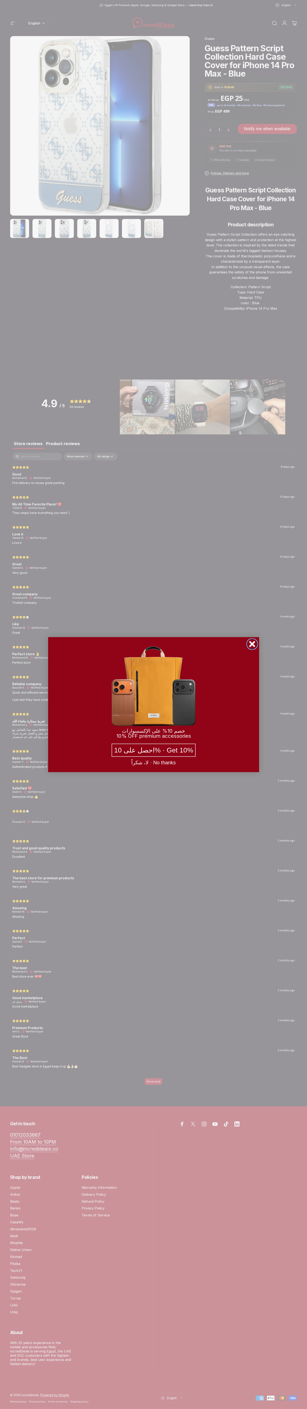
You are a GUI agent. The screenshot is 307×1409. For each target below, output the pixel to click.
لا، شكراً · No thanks (153, 762)
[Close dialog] (252, 644)
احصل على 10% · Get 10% (153, 750)
